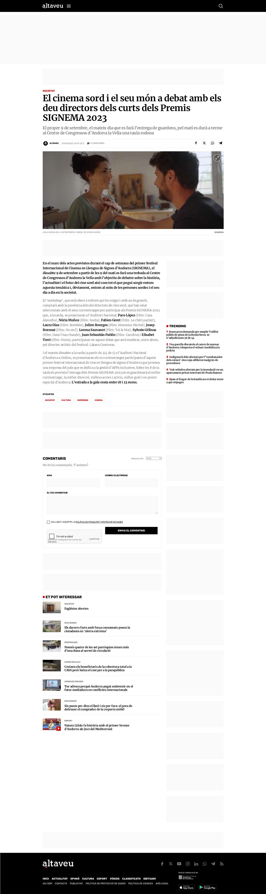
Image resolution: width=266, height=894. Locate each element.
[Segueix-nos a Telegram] (213, 864)
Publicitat (76, 883)
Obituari (149, 878)
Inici (46, 878)
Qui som (47, 883)
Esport (68, 721)
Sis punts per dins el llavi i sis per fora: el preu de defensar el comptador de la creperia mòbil (98, 707)
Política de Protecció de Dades (106, 883)
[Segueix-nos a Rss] (222, 864)
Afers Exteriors (73, 681)
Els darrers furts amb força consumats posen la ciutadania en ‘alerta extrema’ (97, 629)
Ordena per (137, 459)
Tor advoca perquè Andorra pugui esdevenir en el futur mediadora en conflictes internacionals (98, 688)
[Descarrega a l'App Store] (186, 887)
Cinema (99, 400)
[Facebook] (196, 143)
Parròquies (70, 642)
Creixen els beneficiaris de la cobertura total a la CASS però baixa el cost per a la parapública (98, 668)
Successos (70, 623)
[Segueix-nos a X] (171, 864)
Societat (49, 90)
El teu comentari (57, 493)
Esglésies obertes (76, 608)
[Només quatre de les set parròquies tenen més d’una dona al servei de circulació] (52, 646)
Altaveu (54, 143)
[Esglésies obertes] (52, 607)
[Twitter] (204, 143)
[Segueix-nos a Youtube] (179, 864)
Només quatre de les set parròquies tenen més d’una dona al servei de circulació (96, 649)
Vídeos (114, 878)
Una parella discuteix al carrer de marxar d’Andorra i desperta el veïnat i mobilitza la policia (192, 347)
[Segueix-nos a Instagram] (188, 864)
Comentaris (97, 143)
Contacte (61, 883)
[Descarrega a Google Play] (207, 887)
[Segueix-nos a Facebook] (162, 864)
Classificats (131, 878)
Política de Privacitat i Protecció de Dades (99, 522)
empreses (82, 400)
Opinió (74, 878)
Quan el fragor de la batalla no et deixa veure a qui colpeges (194, 381)
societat (50, 400)
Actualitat (60, 878)
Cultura (66, 400)
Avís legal (162, 883)
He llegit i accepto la (86, 522)
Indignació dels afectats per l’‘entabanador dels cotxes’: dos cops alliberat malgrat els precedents (194, 360)
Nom (49, 475)
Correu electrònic (116, 475)
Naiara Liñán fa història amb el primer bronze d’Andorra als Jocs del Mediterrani (96, 727)
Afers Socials (72, 662)
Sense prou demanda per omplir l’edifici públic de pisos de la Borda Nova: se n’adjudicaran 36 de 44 (192, 334)
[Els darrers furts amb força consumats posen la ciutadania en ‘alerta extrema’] (52, 626)
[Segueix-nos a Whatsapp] (205, 864)
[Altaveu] (53, 6)
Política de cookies (140, 883)
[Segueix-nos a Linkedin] (196, 864)
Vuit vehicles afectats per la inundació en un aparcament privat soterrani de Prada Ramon (194, 371)
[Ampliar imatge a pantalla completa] (217, 157)
